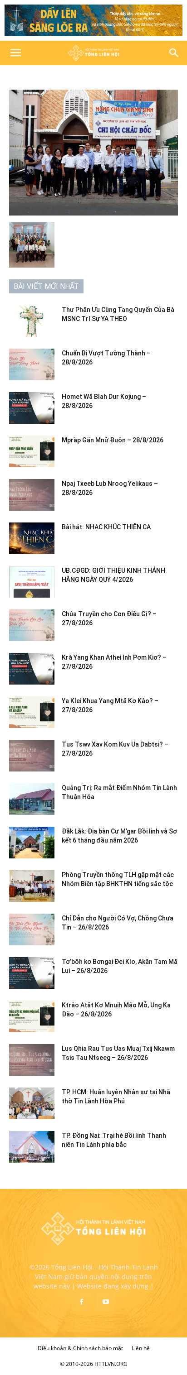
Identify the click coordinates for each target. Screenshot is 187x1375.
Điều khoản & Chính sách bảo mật (80, 1348)
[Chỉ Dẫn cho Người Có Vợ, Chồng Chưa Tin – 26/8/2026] (31, 929)
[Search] (174, 53)
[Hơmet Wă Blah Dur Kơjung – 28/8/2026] (31, 408)
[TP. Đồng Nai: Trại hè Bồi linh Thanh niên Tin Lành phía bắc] (31, 1147)
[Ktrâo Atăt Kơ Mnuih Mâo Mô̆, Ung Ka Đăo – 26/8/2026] (31, 1016)
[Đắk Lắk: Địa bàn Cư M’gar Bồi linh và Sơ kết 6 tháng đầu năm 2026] (31, 842)
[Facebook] (81, 1302)
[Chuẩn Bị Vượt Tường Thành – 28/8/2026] (31, 364)
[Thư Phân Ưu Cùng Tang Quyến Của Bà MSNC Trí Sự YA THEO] (31, 321)
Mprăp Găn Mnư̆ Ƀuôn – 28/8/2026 (112, 440)
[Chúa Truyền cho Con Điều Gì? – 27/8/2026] (31, 625)
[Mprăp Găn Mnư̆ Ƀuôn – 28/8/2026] (31, 451)
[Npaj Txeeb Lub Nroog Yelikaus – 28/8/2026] (31, 495)
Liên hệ (141, 1348)
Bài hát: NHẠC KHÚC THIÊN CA (106, 527)
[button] (15, 53)
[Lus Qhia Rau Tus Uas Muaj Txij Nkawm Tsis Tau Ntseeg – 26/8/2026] (31, 1060)
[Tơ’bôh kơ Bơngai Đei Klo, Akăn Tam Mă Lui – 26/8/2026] (31, 973)
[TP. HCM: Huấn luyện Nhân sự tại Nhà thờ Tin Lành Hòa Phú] (31, 1103)
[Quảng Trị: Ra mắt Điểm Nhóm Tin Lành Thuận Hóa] (31, 799)
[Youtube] (106, 1302)
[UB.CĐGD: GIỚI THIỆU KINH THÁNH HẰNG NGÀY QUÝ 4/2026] (31, 582)
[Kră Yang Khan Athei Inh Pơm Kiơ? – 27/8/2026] (31, 669)
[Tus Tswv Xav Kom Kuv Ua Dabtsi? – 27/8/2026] (31, 755)
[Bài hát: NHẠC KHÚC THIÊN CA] (31, 538)
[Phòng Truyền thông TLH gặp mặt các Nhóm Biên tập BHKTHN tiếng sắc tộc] (31, 886)
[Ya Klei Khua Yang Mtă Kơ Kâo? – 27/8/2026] (31, 712)
